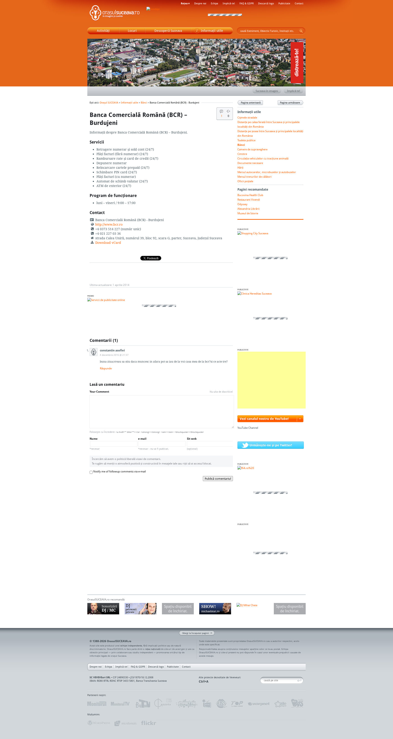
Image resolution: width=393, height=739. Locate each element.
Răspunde (106, 368)
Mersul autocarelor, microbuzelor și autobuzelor (266, 172)
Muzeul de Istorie (247, 213)
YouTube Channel (247, 427)
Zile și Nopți (280, 703)
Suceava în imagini (267, 91)
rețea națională (152, 649)
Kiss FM (221, 703)
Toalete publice (246, 140)
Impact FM (187, 703)
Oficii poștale (245, 181)
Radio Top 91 (237, 703)
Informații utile (129, 102)
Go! (301, 30)
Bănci (144, 102)
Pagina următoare (290, 102)
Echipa (214, 3)
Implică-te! (229, 3)
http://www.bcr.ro (109, 224)
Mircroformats (125, 723)
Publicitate (284, 3)
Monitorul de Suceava (96, 703)
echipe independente (131, 645)
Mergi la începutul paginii (195, 633)
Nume (95, 443)
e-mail (153, 443)
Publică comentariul (218, 478)
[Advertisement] (271, 380)
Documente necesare (250, 163)
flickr (149, 723)
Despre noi (200, 3)
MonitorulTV (120, 703)
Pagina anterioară (251, 102)
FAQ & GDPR (246, 3)
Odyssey (242, 204)
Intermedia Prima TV (206, 703)
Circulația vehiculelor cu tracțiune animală (262, 158)
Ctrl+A (203, 681)
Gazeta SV (163, 703)
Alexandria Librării (248, 208)
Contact (299, 3)
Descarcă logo (266, 3)
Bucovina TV (142, 703)
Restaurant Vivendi (248, 199)
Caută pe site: (262, 680)
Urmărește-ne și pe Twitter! (270, 445)
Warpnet (258, 703)
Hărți (240, 167)
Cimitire (242, 154)
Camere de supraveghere (252, 149)
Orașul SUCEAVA (115, 14)
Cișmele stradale (247, 117)
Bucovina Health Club (250, 195)
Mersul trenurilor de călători (254, 176)
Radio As (297, 703)
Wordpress (98, 723)
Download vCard (108, 243)
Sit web (192, 443)
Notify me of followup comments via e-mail (119, 471)
